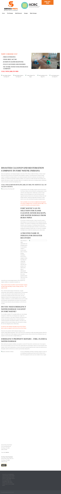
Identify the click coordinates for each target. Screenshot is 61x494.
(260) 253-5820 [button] (47, 2)
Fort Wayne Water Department (7, 456)
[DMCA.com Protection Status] (3, 464)
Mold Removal (18, 13)
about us (7, 452)
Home (3, 13)
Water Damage (33, 13)
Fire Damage (10, 13)
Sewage (26, 13)
